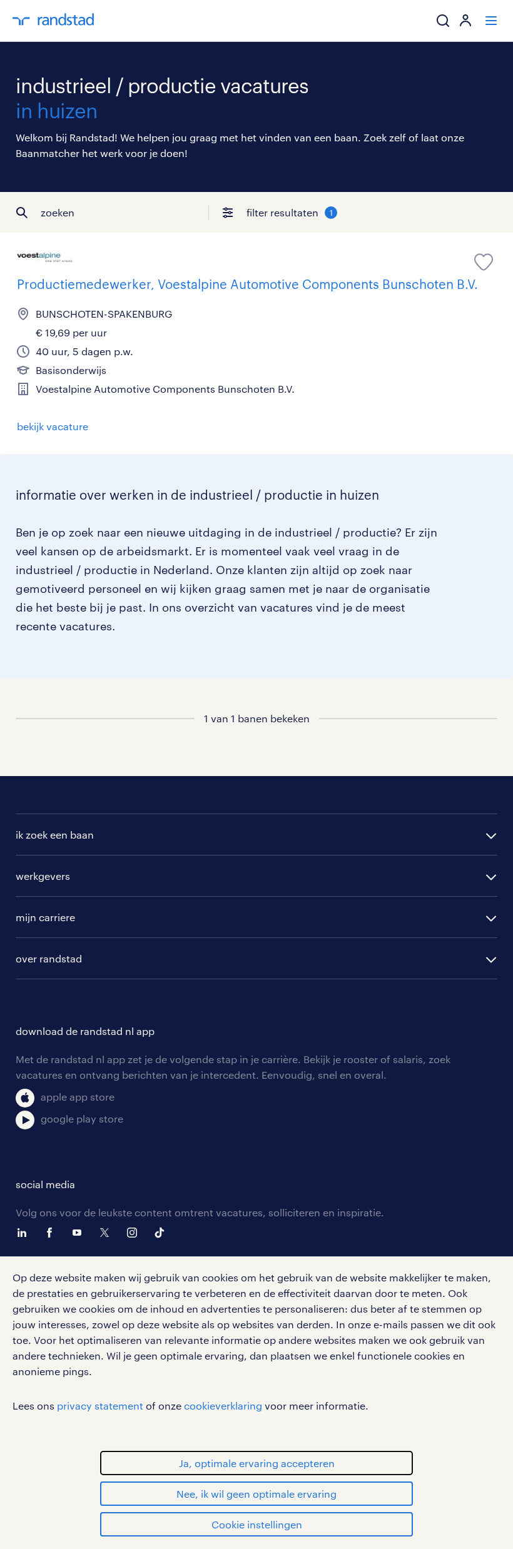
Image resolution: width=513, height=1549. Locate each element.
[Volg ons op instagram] (135, 1232)
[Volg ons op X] (107, 1232)
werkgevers (43, 876)
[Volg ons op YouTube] (80, 1232)
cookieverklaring (223, 1405)
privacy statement (100, 1405)
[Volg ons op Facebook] (52, 1232)
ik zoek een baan (55, 834)
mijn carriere (45, 917)
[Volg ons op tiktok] (162, 1232)
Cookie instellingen (256, 1524)
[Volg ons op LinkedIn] (25, 1232)
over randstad (49, 958)
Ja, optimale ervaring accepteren (257, 1463)
